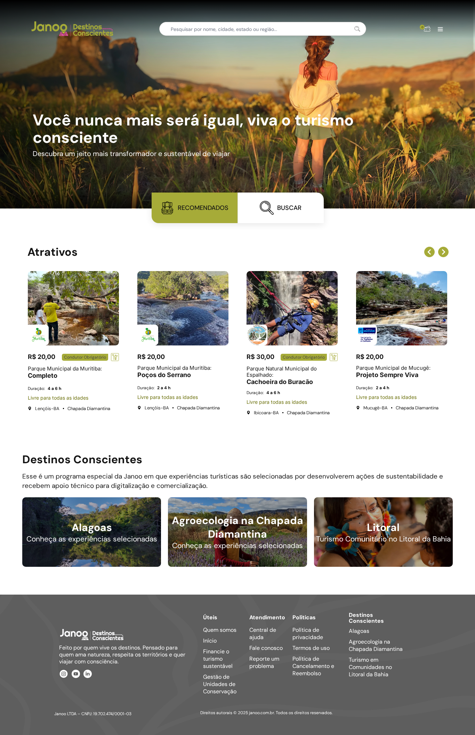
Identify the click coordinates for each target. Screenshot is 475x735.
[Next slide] (443, 252)
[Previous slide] (429, 252)
